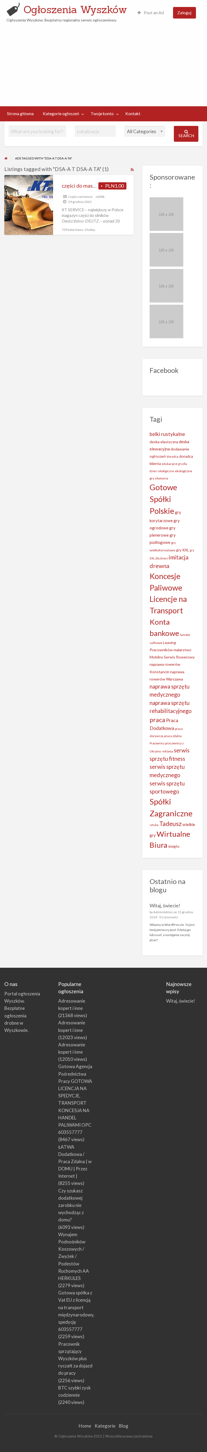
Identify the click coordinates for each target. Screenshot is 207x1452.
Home (85, 1426)
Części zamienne (80, 197)
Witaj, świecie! (165, 905)
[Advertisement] (104, 63)
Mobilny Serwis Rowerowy (172, 657)
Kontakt (132, 113)
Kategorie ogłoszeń (61, 113)
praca (157, 719)
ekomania (161, 478)
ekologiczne (166, 471)
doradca (172, 456)
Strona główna (20, 113)
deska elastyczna (164, 441)
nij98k (100, 197)
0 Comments (168, 917)
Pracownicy (157, 743)
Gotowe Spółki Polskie (163, 498)
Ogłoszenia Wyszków (75, 9)
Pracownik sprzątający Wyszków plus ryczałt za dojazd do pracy (75, 1358)
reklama (167, 751)
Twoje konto (102, 113)
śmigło (174, 846)
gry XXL (182, 550)
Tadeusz (170, 823)
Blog (123, 1426)
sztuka (154, 825)
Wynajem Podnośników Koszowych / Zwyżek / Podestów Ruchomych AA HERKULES (73, 1256)
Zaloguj (184, 12)
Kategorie (105, 1426)
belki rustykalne (167, 434)
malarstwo (182, 649)
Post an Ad (153, 12)
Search (186, 135)
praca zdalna (173, 736)
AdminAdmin (163, 912)
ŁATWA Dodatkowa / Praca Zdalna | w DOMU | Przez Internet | (75, 1161)
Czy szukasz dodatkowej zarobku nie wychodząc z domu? (71, 1205)
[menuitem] (150, 13)
